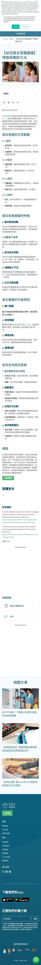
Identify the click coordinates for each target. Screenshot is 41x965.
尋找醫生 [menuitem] (5, 826)
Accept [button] (16, 27)
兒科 (8, 541)
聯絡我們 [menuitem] (5, 860)
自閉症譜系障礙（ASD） (22, 324)
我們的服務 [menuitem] (6, 833)
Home (5, 39)
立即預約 (7, 813)
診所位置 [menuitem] (5, 830)
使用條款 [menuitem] (5, 853)
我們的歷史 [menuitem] (6, 846)
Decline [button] (25, 27)
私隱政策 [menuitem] (5, 849)
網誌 (11, 39)
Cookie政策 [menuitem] (6, 857)
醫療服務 (21, 33)
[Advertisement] (20, 570)
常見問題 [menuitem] (5, 842)
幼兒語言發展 (7, 116)
